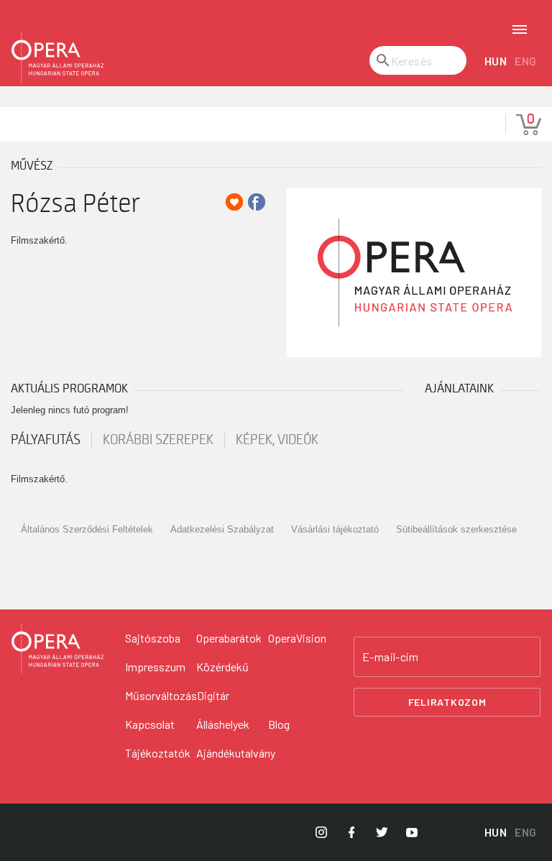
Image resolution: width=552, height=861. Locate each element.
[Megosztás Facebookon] (256, 202)
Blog (279, 724)
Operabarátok (229, 638)
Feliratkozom (447, 702)
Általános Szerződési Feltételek (87, 529)
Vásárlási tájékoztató (335, 529)
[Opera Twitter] (381, 832)
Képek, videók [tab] (277, 440)
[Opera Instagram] (321, 832)
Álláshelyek (222, 724)
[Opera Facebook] (351, 832)
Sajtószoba (152, 638)
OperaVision (297, 638)
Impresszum (155, 666)
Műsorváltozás (161, 695)
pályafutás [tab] (45, 440)
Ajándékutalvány (235, 753)
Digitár (213, 695)
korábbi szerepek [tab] (158, 440)
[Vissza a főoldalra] (58, 57)
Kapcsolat (150, 724)
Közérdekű (222, 666)
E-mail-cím (390, 657)
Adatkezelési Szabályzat (222, 529)
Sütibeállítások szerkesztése (456, 529)
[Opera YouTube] (411, 832)
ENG (526, 61)
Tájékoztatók (157, 753)
